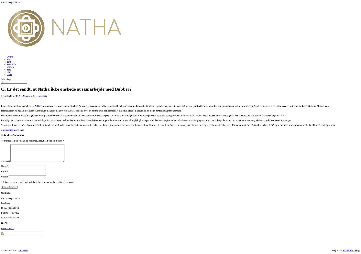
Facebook (5, 203)
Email (4, 171)
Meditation (11, 64)
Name (4, 166)
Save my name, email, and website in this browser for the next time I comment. (40, 182)
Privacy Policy (7, 228)
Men (9, 69)
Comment (5, 161)
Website (4, 176)
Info (8, 72)
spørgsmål (29, 96)
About (9, 74)
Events (10, 57)
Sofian (7, 96)
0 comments (41, 96)
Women (10, 67)
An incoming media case (12, 130)
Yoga (9, 59)
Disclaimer (23, 250)
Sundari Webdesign (351, 250)
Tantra (9, 62)
